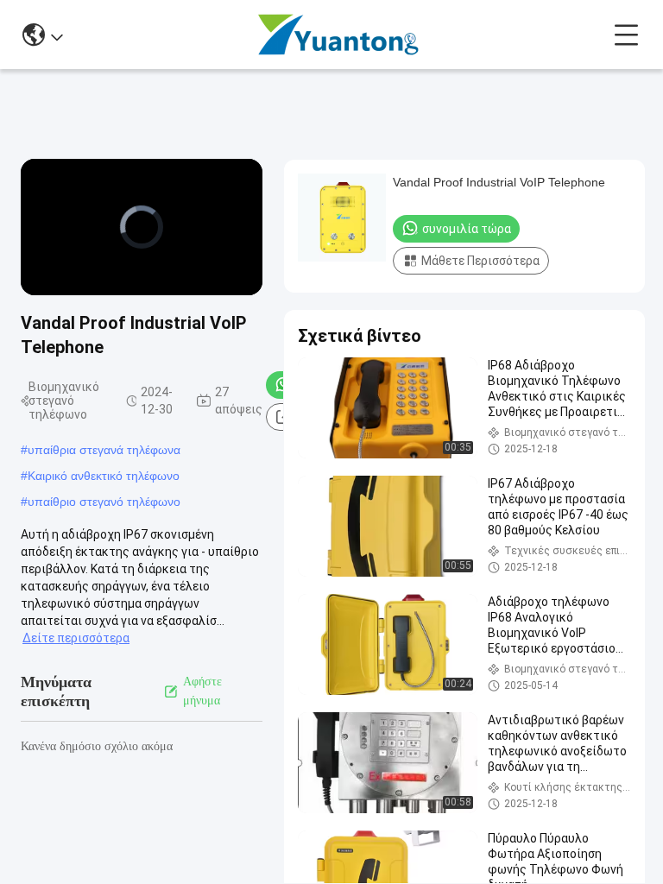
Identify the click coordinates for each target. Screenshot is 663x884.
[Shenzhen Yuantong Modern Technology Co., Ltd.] (338, 34)
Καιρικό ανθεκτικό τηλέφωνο (104, 476)
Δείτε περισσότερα (75, 638)
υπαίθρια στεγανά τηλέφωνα (104, 450)
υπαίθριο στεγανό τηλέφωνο (104, 501)
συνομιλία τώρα (466, 229)
